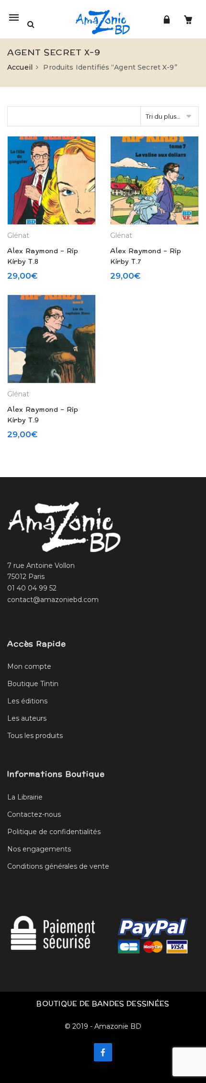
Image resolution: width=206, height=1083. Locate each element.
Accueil (20, 67)
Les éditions (27, 701)
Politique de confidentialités (54, 831)
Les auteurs (26, 718)
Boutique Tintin (32, 683)
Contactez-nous (34, 814)
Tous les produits (35, 735)
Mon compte (29, 666)
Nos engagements (39, 849)
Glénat (18, 235)
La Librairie (25, 797)
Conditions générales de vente (58, 866)
